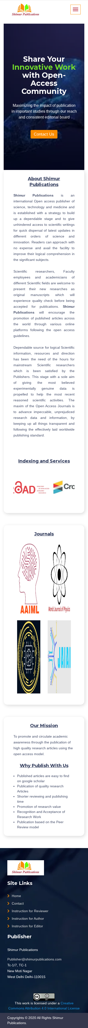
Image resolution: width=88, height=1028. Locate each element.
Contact (17, 903)
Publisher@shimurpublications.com (34, 959)
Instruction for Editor (27, 926)
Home (16, 896)
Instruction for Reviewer (29, 911)
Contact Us (44, 134)
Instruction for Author (27, 918)
